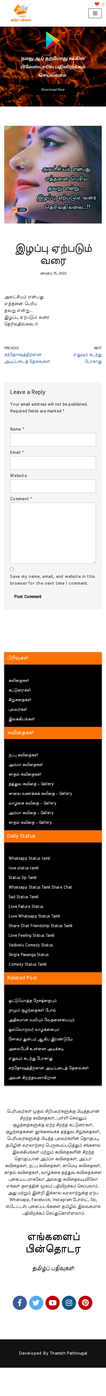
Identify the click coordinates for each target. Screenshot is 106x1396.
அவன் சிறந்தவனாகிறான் (32, 1078)
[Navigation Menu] (95, 13)
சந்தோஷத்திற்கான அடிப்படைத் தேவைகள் (48, 1068)
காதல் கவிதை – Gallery (30, 823)
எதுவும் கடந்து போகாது (30, 1059)
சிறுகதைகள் (19, 700)
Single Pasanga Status (28, 955)
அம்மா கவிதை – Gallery (30, 813)
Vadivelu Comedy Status (30, 945)
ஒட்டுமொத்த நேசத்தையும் (32, 1001)
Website (18, 476)
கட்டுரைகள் (19, 690)
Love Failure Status (25, 907)
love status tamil (23, 868)
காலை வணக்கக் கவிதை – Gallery (40, 794)
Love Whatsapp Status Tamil (34, 916)
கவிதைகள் (18, 681)
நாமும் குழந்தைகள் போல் (32, 1010)
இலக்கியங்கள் (21, 719)
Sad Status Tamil (23, 897)
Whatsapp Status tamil (29, 859)
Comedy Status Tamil (27, 965)
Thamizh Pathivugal (68, 1353)
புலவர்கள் (17, 710)
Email (17, 452)
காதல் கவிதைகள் (24, 774)
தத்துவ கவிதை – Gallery (31, 784)
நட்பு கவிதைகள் (23, 755)
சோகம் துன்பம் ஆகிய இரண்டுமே (40, 1039)
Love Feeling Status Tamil (31, 936)
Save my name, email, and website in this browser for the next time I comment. (52, 580)
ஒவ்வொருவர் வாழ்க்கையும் (33, 1030)
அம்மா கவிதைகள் (25, 765)
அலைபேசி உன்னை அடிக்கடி (36, 1049)
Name (17, 429)
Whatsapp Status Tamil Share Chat (40, 887)
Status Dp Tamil (22, 878)
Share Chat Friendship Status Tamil (40, 926)
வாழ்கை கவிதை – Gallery (32, 803)
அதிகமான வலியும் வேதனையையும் (41, 1020)
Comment (21, 499)
